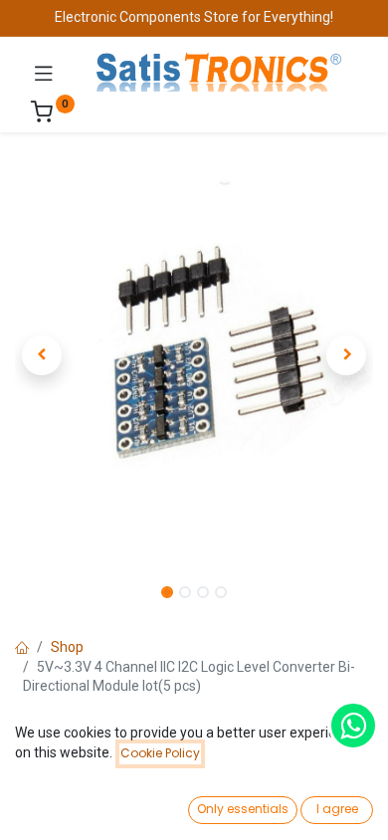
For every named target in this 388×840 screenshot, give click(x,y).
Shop (67, 647)
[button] (42, 355)
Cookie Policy (160, 752)
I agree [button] (337, 808)
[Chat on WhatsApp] (353, 725)
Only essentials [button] (243, 808)
